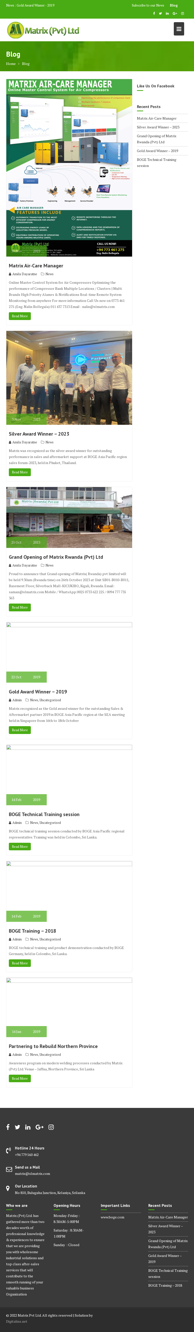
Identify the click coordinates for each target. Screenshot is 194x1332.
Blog (174, 5)
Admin (17, 700)
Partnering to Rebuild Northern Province (53, 1046)
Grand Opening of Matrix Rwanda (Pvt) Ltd (56, 557)
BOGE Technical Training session (44, 814)
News (49, 274)
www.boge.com (112, 1217)
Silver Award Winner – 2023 (39, 434)
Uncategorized (50, 700)
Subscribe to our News (148, 5)
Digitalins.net (16, 1321)
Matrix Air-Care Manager (36, 265)
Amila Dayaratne (24, 274)
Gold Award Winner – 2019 (38, 691)
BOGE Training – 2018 (32, 931)
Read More (20, 316)
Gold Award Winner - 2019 (35, 5)
